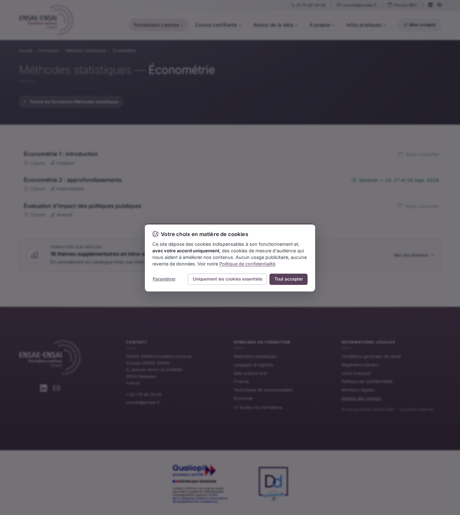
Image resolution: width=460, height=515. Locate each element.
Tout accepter (288, 278)
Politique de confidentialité (247, 263)
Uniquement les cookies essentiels (227, 278)
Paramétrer (164, 278)
